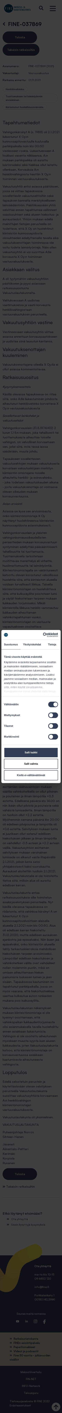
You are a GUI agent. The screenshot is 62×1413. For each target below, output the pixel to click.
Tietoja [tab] (52, 644)
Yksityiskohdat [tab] (32, 644)
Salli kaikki (31, 752)
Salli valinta (31, 763)
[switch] (53, 715)
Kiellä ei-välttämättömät (31, 775)
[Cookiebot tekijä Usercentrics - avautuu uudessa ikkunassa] (43, 635)
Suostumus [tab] (11, 644)
